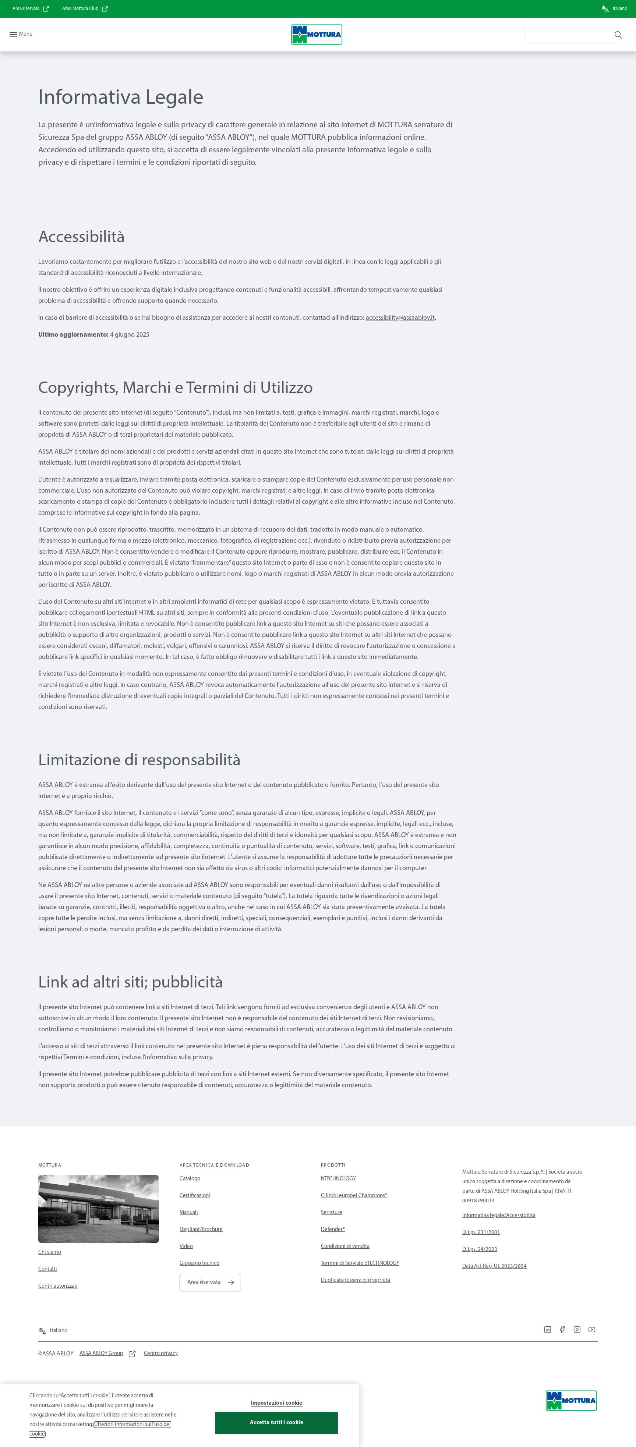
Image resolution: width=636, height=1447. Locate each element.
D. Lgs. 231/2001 (481, 1232)
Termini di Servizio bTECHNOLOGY (360, 1263)
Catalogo (190, 1179)
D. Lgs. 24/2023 (479, 1249)
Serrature (331, 1213)
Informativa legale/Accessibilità (499, 1216)
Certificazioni (195, 1196)
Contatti (47, 1269)
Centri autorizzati (58, 1286)
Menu (25, 34)
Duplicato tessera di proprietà (355, 1280)
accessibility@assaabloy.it (400, 318)
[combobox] (575, 34)
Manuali (189, 1213)
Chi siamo (49, 1252)
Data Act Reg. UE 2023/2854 (494, 1266)
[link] (31, 9)
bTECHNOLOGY (338, 1179)
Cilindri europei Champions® (354, 1196)
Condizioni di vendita (345, 1246)
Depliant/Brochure (201, 1230)
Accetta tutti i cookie (276, 1423)
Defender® (333, 1230)
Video (186, 1246)
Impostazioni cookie (277, 1403)
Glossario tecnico (199, 1263)
